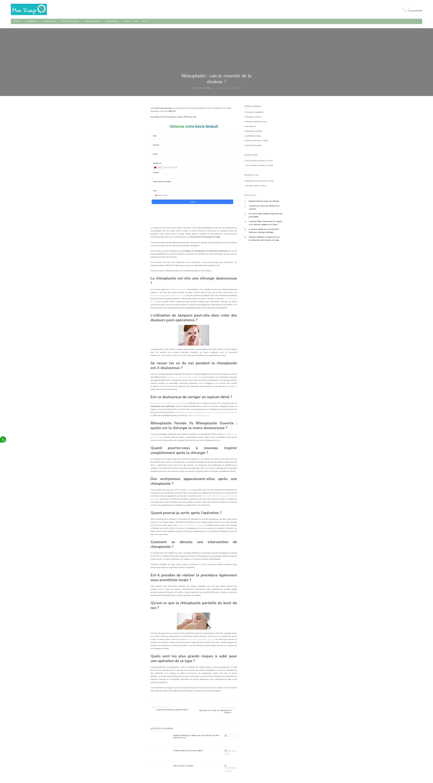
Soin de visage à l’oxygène (183, 766)
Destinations (31, 21)
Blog (144, 21)
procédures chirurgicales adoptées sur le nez (168, 295)
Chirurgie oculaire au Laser (256, 186)
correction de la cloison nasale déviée (168, 403)
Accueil (17, 21)
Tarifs (126, 21)
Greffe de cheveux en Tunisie (257, 140)
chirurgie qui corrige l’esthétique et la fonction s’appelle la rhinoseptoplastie (207, 412)
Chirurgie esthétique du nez (256, 121)
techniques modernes (177, 289)
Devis (136, 21)
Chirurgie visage (49, 21)
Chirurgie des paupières (255, 112)
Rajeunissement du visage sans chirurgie (264, 201)
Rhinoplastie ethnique (254, 131)
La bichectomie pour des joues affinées (188, 750)
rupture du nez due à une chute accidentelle (184, 377)
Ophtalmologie (111, 21)
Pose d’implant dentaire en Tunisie (259, 165)
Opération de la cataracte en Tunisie (260, 181)
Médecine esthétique (70, 21)
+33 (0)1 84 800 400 (415, 11)
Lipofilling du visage (253, 136)
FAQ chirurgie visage (253, 145)
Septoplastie (251, 126)
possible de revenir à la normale (189, 525)
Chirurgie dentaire (92, 21)
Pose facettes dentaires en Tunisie (259, 161)
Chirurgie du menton (253, 117)
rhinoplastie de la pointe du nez (200, 639)
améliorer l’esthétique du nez (198, 415)
